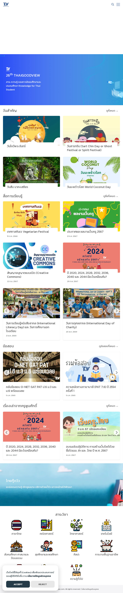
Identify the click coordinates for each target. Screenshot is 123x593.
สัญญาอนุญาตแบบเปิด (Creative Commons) (27, 275)
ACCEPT (18, 584)
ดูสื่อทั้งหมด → (110, 196)
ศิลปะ (77, 554)
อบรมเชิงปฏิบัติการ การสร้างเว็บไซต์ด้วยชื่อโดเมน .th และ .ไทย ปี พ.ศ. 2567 (90, 448)
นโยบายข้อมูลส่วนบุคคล (90, 589)
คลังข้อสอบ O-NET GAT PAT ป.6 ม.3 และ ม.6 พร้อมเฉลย (31, 389)
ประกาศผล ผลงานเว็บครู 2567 (85, 231)
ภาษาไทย (16, 534)
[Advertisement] (61, 32)
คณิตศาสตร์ (46, 534)
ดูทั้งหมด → (112, 110)
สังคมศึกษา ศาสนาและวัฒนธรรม (16, 556)
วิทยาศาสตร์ (76, 534)
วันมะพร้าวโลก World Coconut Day (89, 187)
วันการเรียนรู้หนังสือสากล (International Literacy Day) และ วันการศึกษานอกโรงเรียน (30, 327)
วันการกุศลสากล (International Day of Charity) (90, 325)
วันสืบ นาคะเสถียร (17, 187)
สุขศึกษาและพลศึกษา (46, 554)
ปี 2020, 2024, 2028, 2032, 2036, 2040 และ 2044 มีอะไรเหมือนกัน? (88, 275)
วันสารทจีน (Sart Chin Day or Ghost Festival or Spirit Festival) (89, 148)
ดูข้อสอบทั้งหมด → (108, 346)
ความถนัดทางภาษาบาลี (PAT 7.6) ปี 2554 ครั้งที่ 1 (91, 389)
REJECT (43, 584)
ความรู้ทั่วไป (76, 579)
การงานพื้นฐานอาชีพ (106, 554)
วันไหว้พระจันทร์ (16, 146)
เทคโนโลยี (106, 534)
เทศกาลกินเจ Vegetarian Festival (28, 231)
